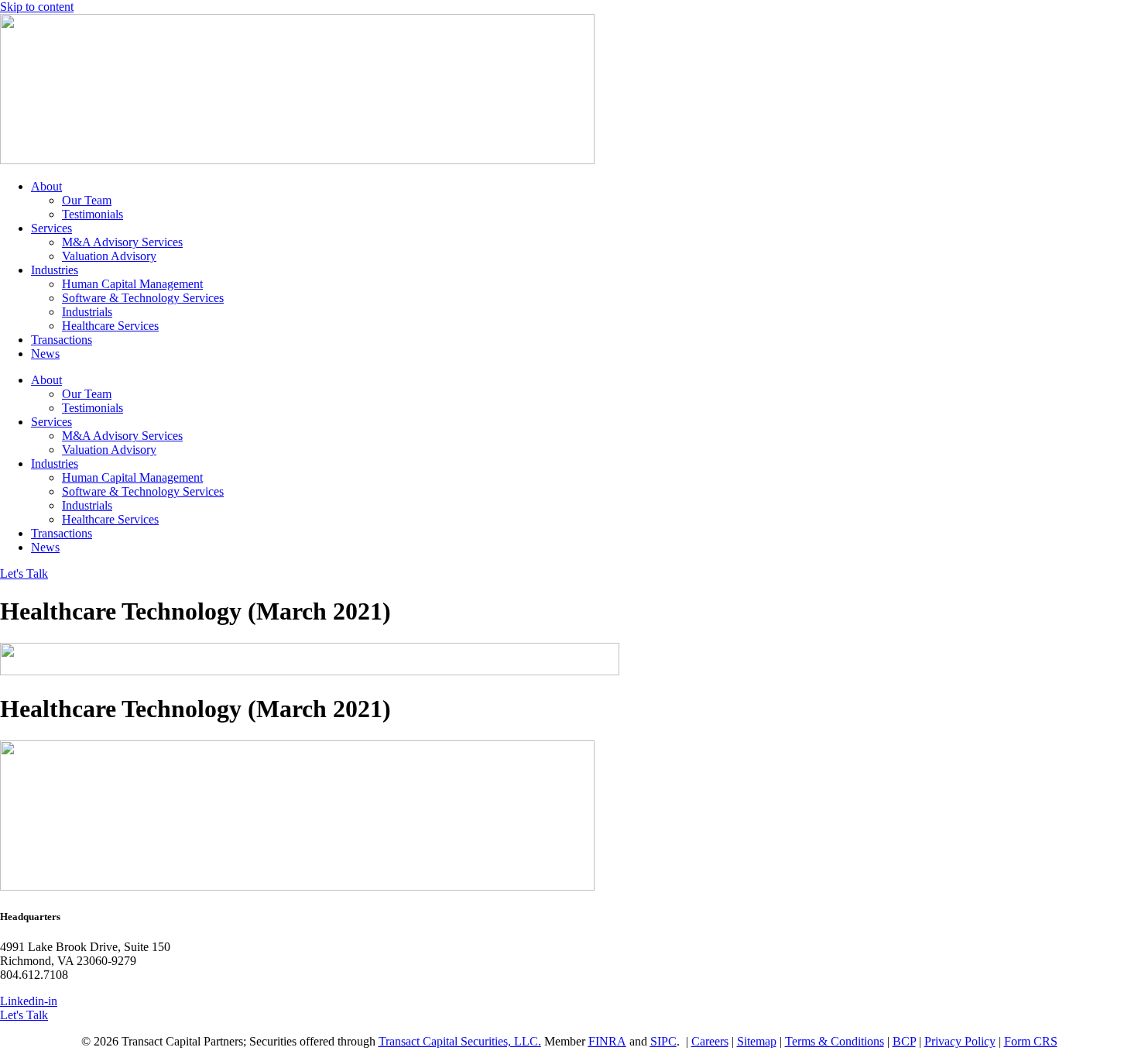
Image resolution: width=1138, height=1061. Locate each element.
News (45, 353)
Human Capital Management (132, 283)
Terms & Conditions (834, 1041)
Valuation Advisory (109, 256)
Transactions (61, 339)
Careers (709, 1041)
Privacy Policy (960, 1041)
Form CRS (1030, 1041)
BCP (904, 1041)
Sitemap (756, 1041)
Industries (54, 269)
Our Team (86, 200)
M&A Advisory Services (122, 242)
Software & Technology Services (143, 297)
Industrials (87, 311)
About (46, 186)
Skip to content (37, 6)
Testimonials (92, 214)
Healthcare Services (110, 325)
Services (51, 228)
